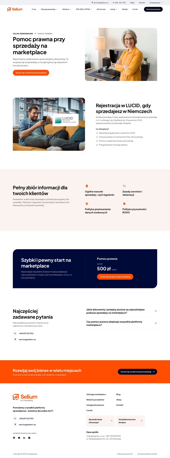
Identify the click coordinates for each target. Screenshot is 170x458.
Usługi (112, 9)
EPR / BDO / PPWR (83, 9)
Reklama (65, 9)
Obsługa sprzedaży (48, 9)
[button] (121, 311)
